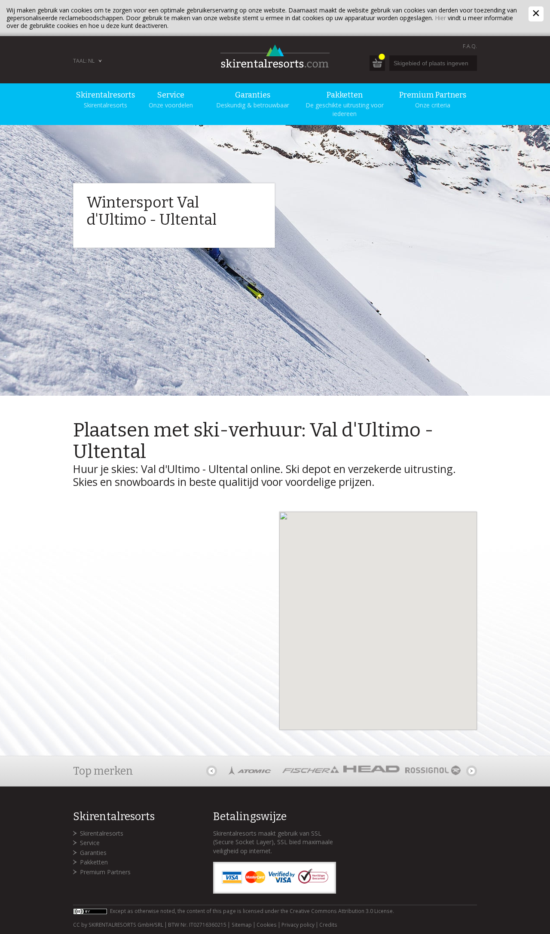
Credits (328, 925)
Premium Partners (105, 872)
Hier (440, 18)
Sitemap (241, 925)
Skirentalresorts (101, 833)
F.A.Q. (470, 46)
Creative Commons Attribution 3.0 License (341, 911)
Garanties (93, 853)
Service (90, 843)
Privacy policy (298, 925)
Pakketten (94, 862)
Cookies (267, 925)
